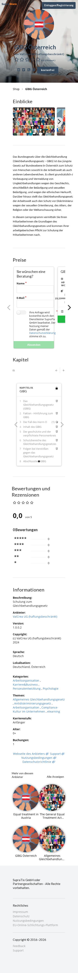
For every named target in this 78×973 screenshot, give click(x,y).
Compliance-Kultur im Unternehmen (35, 709)
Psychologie (50, 688)
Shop (16, 89)
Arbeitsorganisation (26, 680)
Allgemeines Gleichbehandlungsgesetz (39, 699)
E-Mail (20, 298)
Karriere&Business (26, 684)
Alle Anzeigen (55, 776)
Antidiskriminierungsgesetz (33, 703)
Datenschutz (21, 916)
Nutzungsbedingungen (37, 758)
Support (56, 754)
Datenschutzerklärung (42, 333)
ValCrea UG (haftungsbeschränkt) (35, 616)
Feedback (19, 946)
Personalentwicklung (27, 688)
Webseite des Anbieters (29, 754)
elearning (53, 711)
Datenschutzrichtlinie (37, 762)
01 (13, 370)
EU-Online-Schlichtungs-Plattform (35, 925)
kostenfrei (47, 70)
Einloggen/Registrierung (58, 5)
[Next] (58, 121)
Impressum (20, 912)
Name (21, 283)
